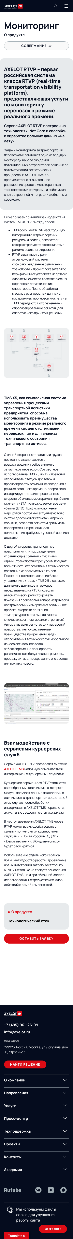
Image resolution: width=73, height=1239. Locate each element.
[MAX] (63, 1190)
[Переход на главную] (13, 6)
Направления (16, 1092)
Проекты (12, 1144)
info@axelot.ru (17, 1031)
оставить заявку (36, 938)
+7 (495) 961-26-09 (21, 1024)
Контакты (12, 1156)
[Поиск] (55, 6)
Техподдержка (17, 1131)
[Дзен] (50, 1190)
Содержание (33, 45)
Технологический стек (28, 920)
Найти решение (25, 1064)
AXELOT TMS (14, 769)
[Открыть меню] (66, 6)
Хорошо (53, 1229)
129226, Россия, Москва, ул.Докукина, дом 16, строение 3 (36, 1049)
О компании (14, 1080)
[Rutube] (12, 1190)
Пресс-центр (16, 1118)
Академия (13, 1169)
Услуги (10, 1105)
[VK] (38, 1190)
